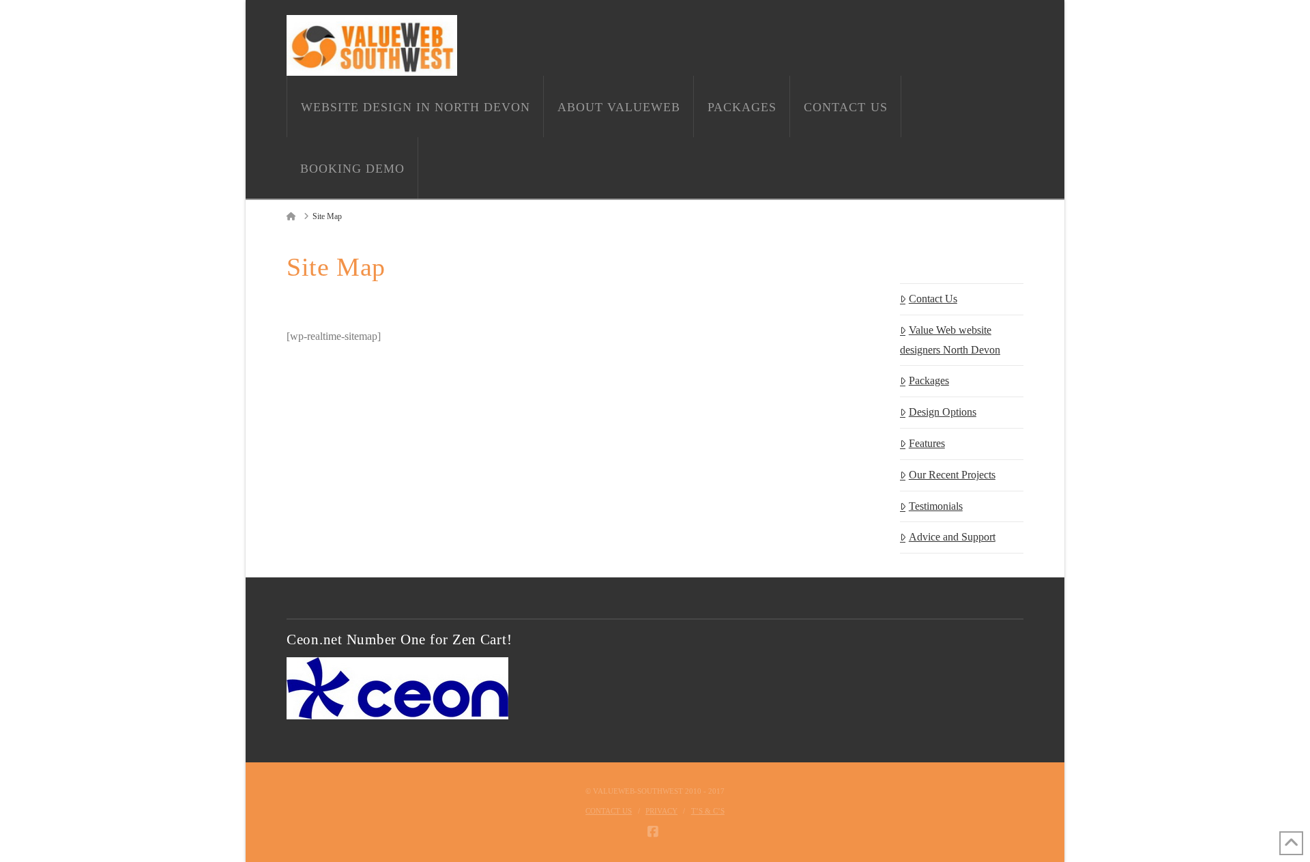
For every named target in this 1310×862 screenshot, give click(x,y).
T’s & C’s (708, 811)
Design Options (942, 412)
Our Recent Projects (952, 474)
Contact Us (933, 298)
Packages (929, 380)
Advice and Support (952, 537)
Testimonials (936, 506)
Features (927, 443)
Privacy (661, 811)
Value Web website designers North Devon (950, 340)
